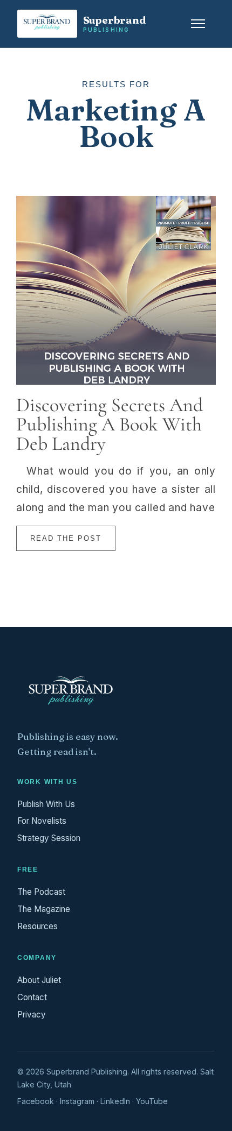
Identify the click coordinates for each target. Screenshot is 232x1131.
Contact (32, 997)
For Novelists (41, 821)
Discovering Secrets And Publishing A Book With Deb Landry (109, 424)
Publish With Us (46, 804)
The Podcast (41, 892)
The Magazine (43, 909)
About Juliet (39, 980)
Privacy (31, 1014)
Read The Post (65, 538)
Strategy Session (48, 838)
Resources (37, 926)
